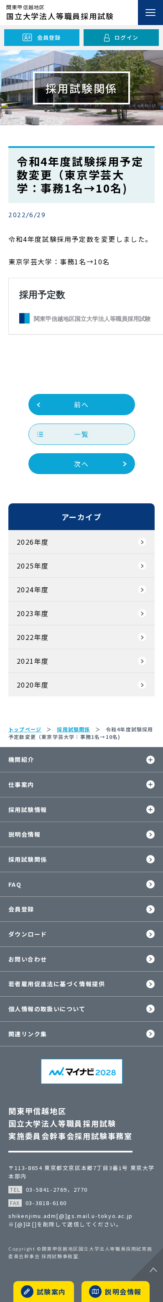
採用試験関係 (27, 859)
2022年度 (32, 637)
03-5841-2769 (46, 1189)
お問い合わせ (27, 959)
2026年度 (32, 542)
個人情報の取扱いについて (47, 1009)
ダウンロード (27, 934)
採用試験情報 (27, 809)
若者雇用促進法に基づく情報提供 (56, 984)
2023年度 (32, 613)
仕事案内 (21, 784)
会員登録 (21, 909)
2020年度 (32, 685)
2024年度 (32, 589)
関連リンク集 (27, 1034)
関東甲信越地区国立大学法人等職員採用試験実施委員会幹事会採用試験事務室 (70, 1123)
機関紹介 (21, 759)
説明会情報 (24, 834)
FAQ (14, 884)
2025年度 (32, 566)
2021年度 (32, 661)
